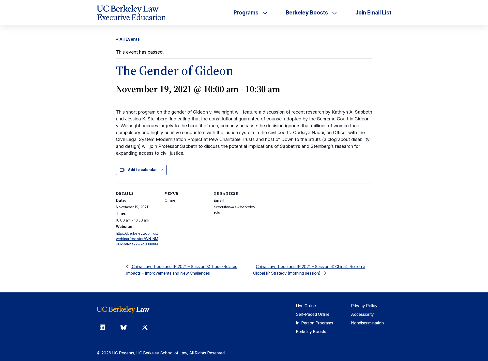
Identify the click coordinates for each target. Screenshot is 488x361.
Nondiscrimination (367, 322)
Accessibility (362, 314)
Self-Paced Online (312, 314)
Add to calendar (142, 169)
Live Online (306, 305)
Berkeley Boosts (311, 331)
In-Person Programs (314, 322)
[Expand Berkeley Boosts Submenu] (334, 13)
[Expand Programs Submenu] (265, 13)
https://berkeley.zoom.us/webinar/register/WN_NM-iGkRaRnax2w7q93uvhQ (137, 238)
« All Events (128, 39)
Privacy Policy (364, 305)
